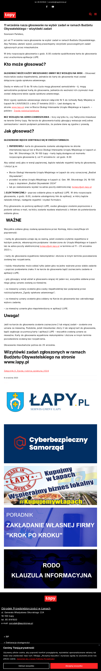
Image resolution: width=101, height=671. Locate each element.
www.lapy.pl (18, 107)
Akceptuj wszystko (73, 666)
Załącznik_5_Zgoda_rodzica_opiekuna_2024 (26, 371)
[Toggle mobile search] (90, 14)
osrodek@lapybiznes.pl (57, 2)
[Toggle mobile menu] (95, 14)
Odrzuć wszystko (26, 666)
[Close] (99, 645)
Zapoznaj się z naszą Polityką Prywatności (36, 659)
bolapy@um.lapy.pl (82, 187)
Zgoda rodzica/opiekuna (26, 110)
